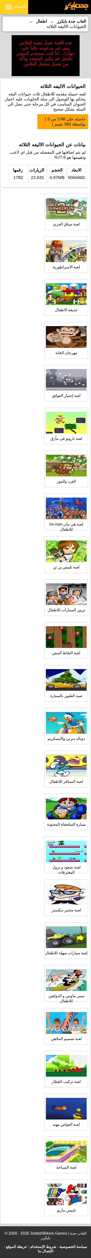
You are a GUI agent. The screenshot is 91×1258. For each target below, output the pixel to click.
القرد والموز (66, 481)
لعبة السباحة (66, 1167)
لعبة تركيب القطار (66, 1082)
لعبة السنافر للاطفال (66, 781)
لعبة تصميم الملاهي (66, 1039)
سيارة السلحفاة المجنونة (66, 824)
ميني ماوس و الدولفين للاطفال (66, 998)
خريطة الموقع (16, 1247)
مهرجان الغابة (66, 353)
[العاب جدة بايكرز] (76, 9)
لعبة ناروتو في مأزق (66, 438)
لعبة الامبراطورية (66, 267)
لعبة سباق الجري (66, 224)
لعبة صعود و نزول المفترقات (66, 869)
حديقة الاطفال (66, 310)
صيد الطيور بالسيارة (66, 696)
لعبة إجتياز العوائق (66, 396)
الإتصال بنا (45, 1251)
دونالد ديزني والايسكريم (66, 739)
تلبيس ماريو (66, 1210)
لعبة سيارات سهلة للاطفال (66, 953)
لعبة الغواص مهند (66, 1124)
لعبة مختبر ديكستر (66, 910)
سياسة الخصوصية (73, 1247)
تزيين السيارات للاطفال (66, 610)
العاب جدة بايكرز (71, 21)
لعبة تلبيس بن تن (66, 567)
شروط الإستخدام (43, 1247)
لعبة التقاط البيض (66, 653)
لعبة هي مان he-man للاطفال (66, 526)
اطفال (41, 21)
